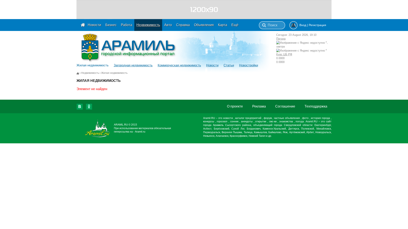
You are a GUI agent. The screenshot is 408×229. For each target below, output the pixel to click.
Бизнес (111, 25)
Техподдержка (316, 106)
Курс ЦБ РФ (284, 54)
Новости (94, 25)
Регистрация (317, 25)
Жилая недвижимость (92, 65)
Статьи (229, 65)
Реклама (259, 106)
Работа (126, 25)
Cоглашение (285, 106)
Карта (222, 25)
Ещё (234, 25)
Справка (183, 25)
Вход (302, 25)
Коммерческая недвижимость (179, 65)
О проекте (235, 106)
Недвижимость (148, 25)
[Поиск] (264, 25)
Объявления (204, 25)
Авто (168, 25)
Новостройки (248, 65)
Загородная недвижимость (133, 65)
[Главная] (77, 73)
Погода (280, 38)
